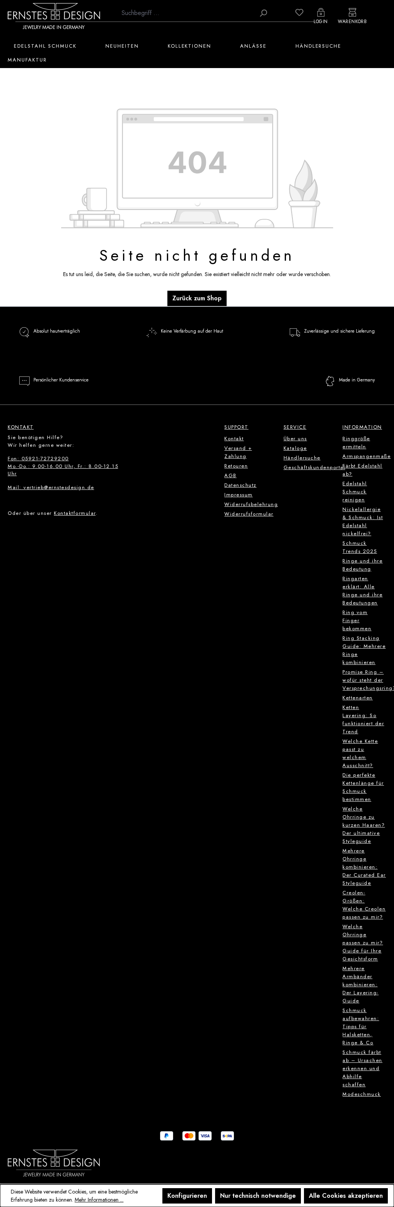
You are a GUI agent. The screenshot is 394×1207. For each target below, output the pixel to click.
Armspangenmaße (366, 456)
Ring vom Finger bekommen (356, 620)
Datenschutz (240, 485)
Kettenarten (357, 697)
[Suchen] (263, 13)
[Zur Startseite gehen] (54, 16)
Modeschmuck (361, 1094)
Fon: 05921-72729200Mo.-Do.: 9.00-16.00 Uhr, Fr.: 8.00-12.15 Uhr (63, 466)
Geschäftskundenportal (315, 467)
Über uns (295, 438)
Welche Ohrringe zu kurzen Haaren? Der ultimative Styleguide (363, 825)
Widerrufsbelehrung (251, 504)
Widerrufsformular (249, 514)
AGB (230, 475)
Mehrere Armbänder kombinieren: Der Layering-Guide (360, 984)
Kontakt (234, 438)
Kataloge (295, 448)
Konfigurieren (187, 1195)
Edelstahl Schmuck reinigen (354, 491)
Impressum (238, 494)
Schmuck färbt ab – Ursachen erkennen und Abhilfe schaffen (362, 1068)
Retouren (236, 465)
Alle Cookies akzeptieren (346, 1195)
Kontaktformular (75, 513)
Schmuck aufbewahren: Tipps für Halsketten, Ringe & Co (360, 1026)
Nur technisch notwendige (258, 1195)
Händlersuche (302, 457)
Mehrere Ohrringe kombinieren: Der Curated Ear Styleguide (364, 867)
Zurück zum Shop (197, 298)
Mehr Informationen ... (99, 1200)
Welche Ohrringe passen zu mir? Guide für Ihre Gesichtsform (362, 942)
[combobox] (186, 13)
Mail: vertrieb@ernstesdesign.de (51, 487)
